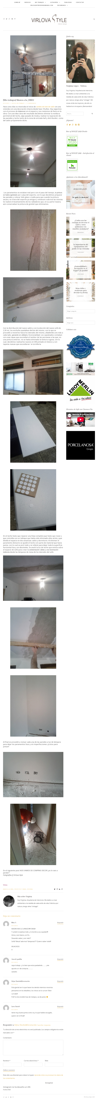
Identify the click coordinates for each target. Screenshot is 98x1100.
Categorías (54, 2)
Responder (60, 922)
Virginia (29, 896)
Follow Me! (7, 1090)
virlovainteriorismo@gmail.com (41, 5)
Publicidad (68, 2)
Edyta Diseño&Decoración (20, 981)
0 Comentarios (31, 103)
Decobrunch (61, 5)
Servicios (27, 2)
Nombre (6, 1061)
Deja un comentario (11, 916)
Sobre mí (17, 2)
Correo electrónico (31, 1061)
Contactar (80, 2)
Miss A (13, 922)
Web (46, 1061)
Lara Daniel (15, 1006)
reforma (30, 889)
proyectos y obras (20, 889)
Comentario (7, 1038)
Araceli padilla (16, 959)
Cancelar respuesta (43, 1025)
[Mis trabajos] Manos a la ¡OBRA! (18, 100)
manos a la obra (8, 889)
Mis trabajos (39, 2)
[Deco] (14, 103)
